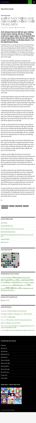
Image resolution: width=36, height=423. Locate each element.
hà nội (14, 280)
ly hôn (11, 282)
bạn (2, 277)
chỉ (21, 277)
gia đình (9, 280)
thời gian (20, 285)
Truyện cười (4, 375)
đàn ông (3, 290)
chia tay (9, 277)
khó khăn (3, 282)
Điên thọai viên (5, 242)
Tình (29, 285)
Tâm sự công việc (5, 360)
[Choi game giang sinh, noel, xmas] (11, 395)
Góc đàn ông (4, 351)
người (32, 282)
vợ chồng (4, 208)
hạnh (21, 280)
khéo (32, 280)
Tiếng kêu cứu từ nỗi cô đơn (13, 323)
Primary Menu (34, 2)
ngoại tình (27, 282)
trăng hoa (19, 206)
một (24, 282)
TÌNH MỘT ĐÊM (5, 239)
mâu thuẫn (5, 206)
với (17, 288)
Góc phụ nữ (4, 348)
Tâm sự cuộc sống (5, 363)
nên (4, 285)
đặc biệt (10, 290)
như (2, 285)
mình (20, 282)
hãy (17, 280)
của (29, 277)
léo (14, 282)
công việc (25, 277)
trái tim (24, 285)
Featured (3, 345)
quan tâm (11, 285)
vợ (20, 288)
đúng (6, 290)
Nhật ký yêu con (5, 354)
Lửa (17, 282)
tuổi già (26, 206)
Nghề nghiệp (12, 317)
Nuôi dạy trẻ (4, 357)
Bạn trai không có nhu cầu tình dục (18, 311)
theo (15, 285)
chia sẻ (5, 277)
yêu (28, 288)
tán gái (12, 206)
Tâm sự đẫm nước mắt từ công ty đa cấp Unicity (19, 320)
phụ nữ (7, 285)
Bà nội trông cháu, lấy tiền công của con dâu (12, 229)
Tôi (15, 288)
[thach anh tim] (5, 300)
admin (12, 27)
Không (7, 282)
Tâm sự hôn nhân (5, 15)
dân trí (3, 280)
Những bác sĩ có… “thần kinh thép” (23, 314)
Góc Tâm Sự (5, 2)
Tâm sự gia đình (5, 366)
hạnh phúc (25, 280)
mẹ (22, 282)
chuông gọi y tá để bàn (6, 314)
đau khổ (31, 288)
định (13, 290)
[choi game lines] (10, 260)
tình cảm (3, 288)
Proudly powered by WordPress (8, 410)
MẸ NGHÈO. (4, 223)
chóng (18, 277)
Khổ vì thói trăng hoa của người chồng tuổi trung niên (18, 21)
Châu (14, 277)
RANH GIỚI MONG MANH (8, 232)
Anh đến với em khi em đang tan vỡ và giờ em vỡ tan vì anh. (19, 330)
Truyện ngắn (4, 378)
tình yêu (10, 287)
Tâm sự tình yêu (5, 372)
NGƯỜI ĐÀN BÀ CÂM (7, 226)
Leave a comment (20, 27)
